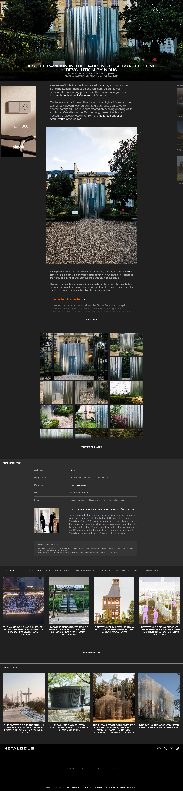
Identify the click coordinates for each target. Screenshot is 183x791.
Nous (72, 470)
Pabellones (35, 570)
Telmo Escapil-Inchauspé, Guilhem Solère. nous (101, 509)
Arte (48, 570)
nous (105, 85)
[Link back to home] (19, 748)
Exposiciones (151, 570)
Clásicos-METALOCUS (84, 570)
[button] (7, 615)
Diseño (137, 570)
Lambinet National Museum (72, 95)
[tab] (35, 571)
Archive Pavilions (91, 652)
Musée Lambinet (78, 485)
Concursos (104, 570)
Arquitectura (62, 570)
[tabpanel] (91, 615)
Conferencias (122, 570)
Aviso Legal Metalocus (86, 787)
